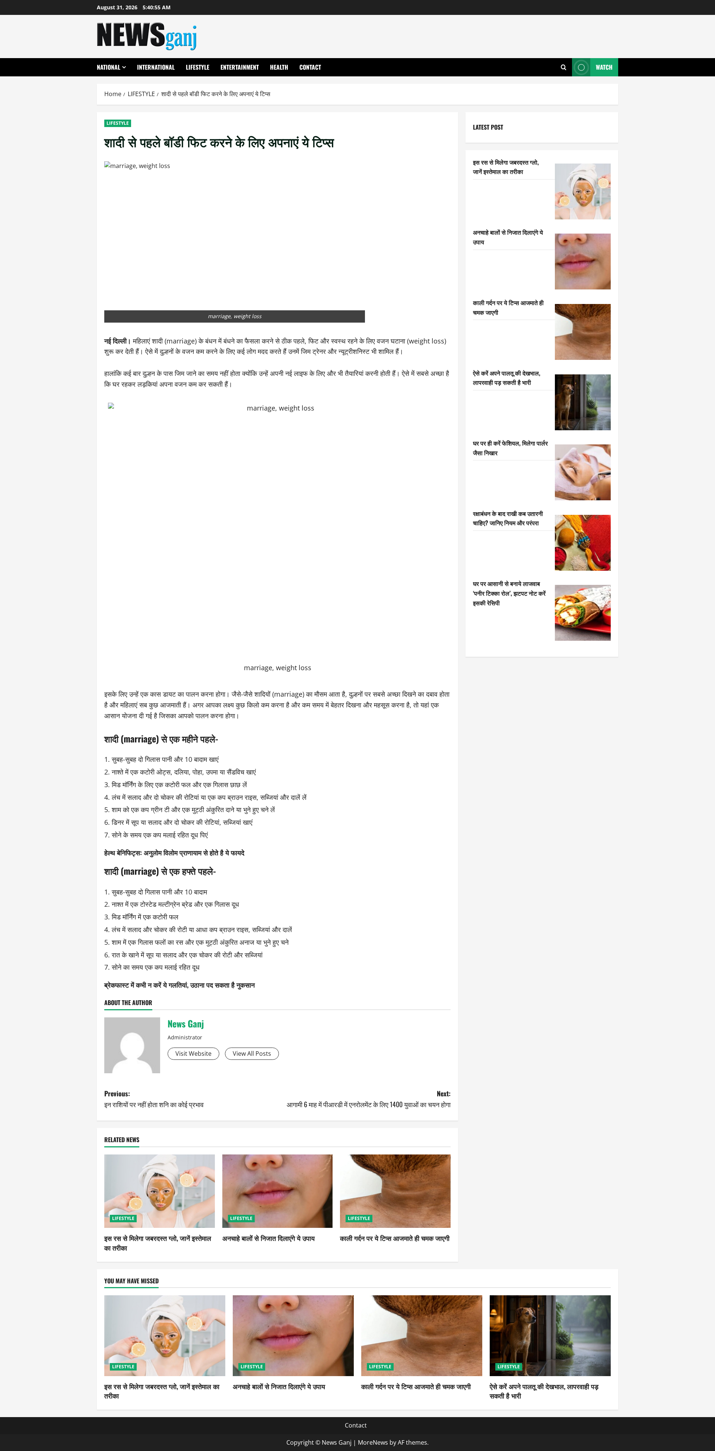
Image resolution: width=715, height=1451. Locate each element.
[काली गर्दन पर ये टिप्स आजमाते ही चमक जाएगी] (395, 1191)
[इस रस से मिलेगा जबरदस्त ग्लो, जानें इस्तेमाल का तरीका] (159, 1191)
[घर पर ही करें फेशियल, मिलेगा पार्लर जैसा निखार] (583, 472)
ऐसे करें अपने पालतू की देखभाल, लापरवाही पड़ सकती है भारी (506, 377)
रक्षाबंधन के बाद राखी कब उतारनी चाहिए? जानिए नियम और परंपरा (508, 518)
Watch (604, 67)
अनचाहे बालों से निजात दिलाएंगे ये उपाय (268, 1238)
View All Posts (252, 1053)
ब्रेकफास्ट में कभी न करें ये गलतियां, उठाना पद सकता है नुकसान (179, 984)
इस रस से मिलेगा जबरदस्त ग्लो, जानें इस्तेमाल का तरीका (157, 1242)
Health (279, 67)
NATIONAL (108, 67)
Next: (369, 1099)
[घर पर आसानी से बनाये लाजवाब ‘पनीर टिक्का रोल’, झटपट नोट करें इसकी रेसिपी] (583, 613)
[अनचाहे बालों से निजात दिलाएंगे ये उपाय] (277, 1191)
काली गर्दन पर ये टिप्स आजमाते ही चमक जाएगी (394, 1238)
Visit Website (193, 1053)
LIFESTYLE (197, 67)
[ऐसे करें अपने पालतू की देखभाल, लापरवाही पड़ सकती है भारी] (583, 402)
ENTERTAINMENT (239, 67)
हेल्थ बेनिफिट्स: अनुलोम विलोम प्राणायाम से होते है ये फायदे (174, 852)
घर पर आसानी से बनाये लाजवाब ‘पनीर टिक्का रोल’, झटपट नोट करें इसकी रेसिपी (509, 593)
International (156, 67)
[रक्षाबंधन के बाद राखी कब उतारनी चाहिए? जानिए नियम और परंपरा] (583, 543)
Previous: (154, 1099)
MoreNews (373, 1442)
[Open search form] (563, 67)
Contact (310, 67)
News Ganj (186, 1023)
